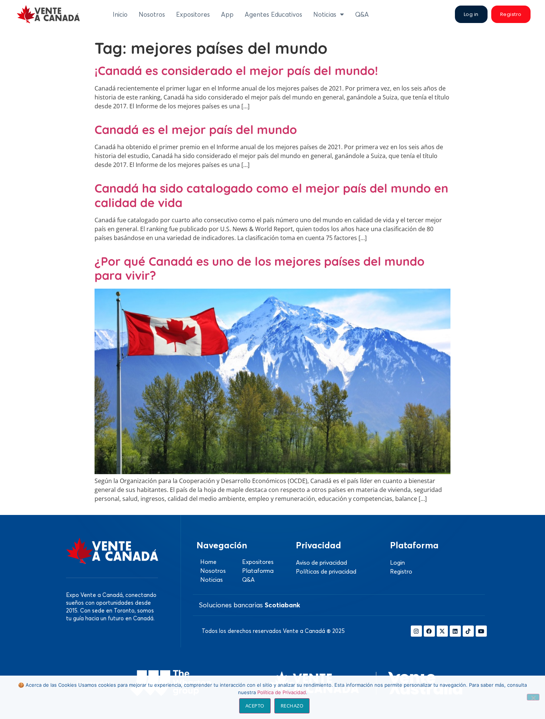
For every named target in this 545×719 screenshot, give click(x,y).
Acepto (254, 705)
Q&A (362, 14)
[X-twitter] (442, 631)
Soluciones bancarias (249, 605)
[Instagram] (416, 631)
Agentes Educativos (273, 14)
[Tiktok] (468, 631)
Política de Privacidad (281, 692)
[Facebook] (429, 631)
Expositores (193, 14)
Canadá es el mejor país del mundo (196, 129)
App (227, 14)
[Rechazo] (533, 697)
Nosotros (152, 14)
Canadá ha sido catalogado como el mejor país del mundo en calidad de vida (271, 195)
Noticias (324, 14)
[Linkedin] (455, 631)
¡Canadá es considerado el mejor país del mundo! (236, 70)
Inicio (120, 14)
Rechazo (292, 705)
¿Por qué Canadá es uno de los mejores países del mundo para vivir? (260, 268)
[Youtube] (481, 631)
